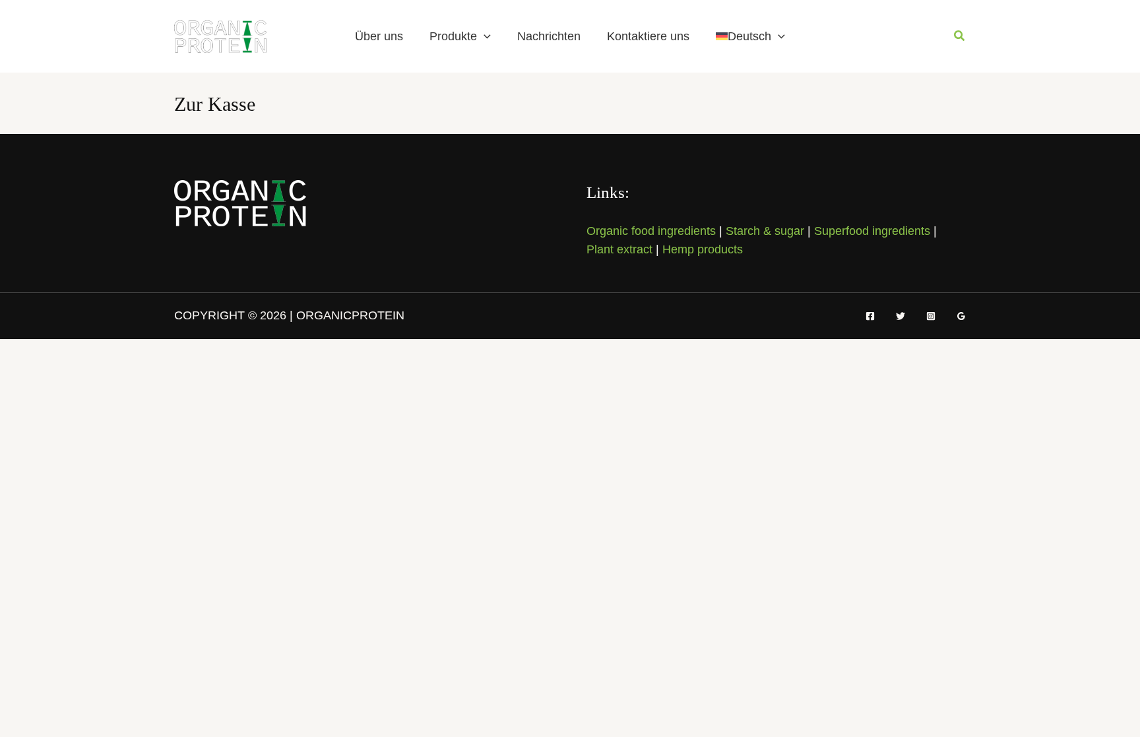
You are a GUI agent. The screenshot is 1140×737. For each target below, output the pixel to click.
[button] (484, 36)
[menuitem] (750, 36)
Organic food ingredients (651, 231)
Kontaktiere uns (648, 36)
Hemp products (702, 249)
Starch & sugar (765, 231)
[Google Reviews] (961, 316)
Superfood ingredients (872, 231)
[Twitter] (900, 316)
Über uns (379, 36)
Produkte (453, 36)
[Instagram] (930, 316)
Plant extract (619, 249)
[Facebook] (870, 316)
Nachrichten (549, 36)
